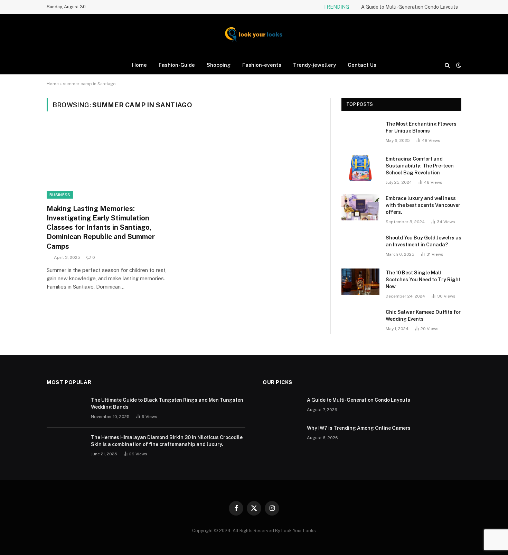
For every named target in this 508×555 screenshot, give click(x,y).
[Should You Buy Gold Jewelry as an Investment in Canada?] (360, 247)
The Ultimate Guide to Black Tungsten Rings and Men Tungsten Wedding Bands (167, 403)
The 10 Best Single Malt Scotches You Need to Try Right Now (423, 279)
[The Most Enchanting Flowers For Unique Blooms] (360, 133)
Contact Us (362, 65)
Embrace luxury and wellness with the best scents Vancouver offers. (423, 205)
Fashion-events (261, 65)
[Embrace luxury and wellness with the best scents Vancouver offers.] (360, 207)
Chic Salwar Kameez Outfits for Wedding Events (423, 315)
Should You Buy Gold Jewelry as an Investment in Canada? (423, 241)
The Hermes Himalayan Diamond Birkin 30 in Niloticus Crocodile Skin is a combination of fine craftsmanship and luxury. (167, 441)
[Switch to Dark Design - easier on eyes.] (457, 65)
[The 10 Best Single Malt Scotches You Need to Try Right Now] (360, 282)
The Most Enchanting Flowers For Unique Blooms (421, 127)
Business (59, 195)
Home (139, 65)
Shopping (219, 65)
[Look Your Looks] (254, 34)
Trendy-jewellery (314, 65)
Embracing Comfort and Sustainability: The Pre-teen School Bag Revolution (420, 165)
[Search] (447, 65)
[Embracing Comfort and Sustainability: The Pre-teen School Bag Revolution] (360, 168)
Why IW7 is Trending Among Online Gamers (359, 428)
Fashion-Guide (177, 65)
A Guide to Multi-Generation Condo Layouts (409, 7)
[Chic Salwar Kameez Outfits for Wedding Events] (360, 321)
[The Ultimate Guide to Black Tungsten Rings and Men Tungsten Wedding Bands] (66, 409)
